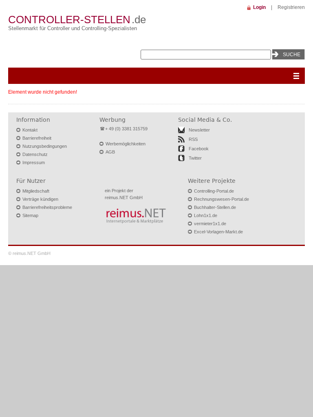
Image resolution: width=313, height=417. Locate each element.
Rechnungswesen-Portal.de (221, 199)
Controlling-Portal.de (214, 191)
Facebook (199, 148)
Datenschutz (35, 154)
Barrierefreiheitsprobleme (47, 207)
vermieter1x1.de (210, 223)
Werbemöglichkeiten (125, 143)
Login (259, 7)
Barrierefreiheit (36, 138)
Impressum (33, 162)
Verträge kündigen (40, 199)
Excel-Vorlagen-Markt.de (218, 231)
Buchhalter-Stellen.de (215, 207)
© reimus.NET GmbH (29, 253)
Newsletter (199, 129)
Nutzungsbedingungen (44, 146)
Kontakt (29, 129)
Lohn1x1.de (205, 215)
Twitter (195, 158)
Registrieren (291, 7)
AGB (110, 151)
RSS (193, 139)
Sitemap (30, 215)
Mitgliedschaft (35, 191)
